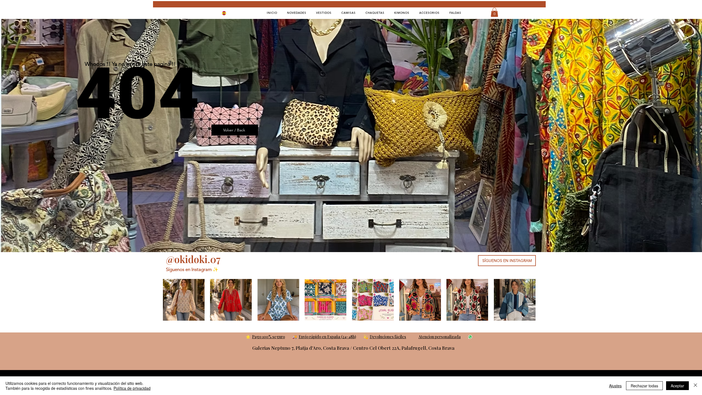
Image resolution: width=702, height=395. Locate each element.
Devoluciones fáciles (388, 336)
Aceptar (677, 385)
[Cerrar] (695, 386)
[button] (494, 12)
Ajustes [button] (615, 385)
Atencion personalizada (439, 336)
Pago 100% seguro (268, 336)
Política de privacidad (132, 388)
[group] (349, 300)
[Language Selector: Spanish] (227, 13)
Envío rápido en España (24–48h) (327, 336)
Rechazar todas (644, 385)
